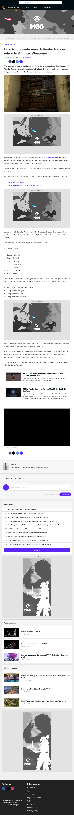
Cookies (30, 804)
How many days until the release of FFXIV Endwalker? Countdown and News (45, 656)
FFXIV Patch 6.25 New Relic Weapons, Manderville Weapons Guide (28, 529)
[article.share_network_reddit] (17, 61)
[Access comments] (21, 61)
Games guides (11, 38)
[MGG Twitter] (8, 788)
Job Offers (31, 794)
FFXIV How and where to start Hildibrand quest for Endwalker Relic (28, 540)
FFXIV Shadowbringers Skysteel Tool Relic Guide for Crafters (44, 390)
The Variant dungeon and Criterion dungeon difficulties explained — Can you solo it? (33, 521)
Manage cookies (33, 808)
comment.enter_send (51, 494)
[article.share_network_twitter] (13, 61)
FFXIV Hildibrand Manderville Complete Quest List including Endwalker (29, 544)
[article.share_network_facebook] (10, 61)
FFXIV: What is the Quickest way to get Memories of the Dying (43, 701)
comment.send (66, 494)
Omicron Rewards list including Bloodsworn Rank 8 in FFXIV (26, 513)
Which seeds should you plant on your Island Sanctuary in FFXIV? (28, 532)
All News (37, 550)
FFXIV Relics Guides (33, 38)
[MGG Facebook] (3, 788)
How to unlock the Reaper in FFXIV (34, 644)
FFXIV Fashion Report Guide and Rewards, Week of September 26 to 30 (45, 677)
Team (29, 791)
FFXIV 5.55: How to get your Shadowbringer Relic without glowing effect (43, 374)
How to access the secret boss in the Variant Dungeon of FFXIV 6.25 (29, 517)
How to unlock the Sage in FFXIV (33, 632)
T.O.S (29, 801)
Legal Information (34, 798)
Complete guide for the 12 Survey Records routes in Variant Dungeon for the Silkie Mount (35, 525)
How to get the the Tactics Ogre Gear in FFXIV (22, 509)
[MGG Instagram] (12, 788)
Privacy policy (32, 811)
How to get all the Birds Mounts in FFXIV (35, 689)
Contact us (31, 788)
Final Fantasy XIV (21, 38)
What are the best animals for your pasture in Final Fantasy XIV (27, 536)
